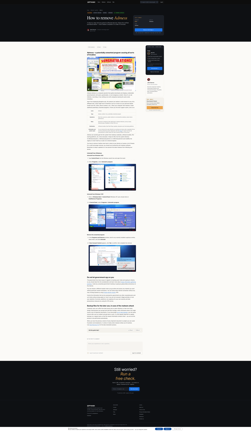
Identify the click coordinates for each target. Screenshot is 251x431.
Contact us (141, 418)
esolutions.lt (95, 413)
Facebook (89, 415)
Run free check (134, 389)
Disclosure (141, 416)
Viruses (114, 407)
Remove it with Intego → (148, 29)
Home (88, 10)
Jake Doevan (93, 29)
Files (113, 2)
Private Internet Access (109, 292)
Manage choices (177, 429)
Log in (161, 2)
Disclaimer (141, 414)
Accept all (159, 429)
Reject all (167, 429)
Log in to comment (136, 353)
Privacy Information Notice (144, 411)
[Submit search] (141, 2)
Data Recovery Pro (94, 325)
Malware (103, 2)
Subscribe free (154, 107)
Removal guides (94, 10)
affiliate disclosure (108, 425)
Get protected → (154, 68)
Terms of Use (142, 409)
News (99, 2)
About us (141, 407)
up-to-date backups (122, 312)
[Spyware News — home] (91, 2)
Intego (120, 130)
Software (109, 2)
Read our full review (155, 71)
